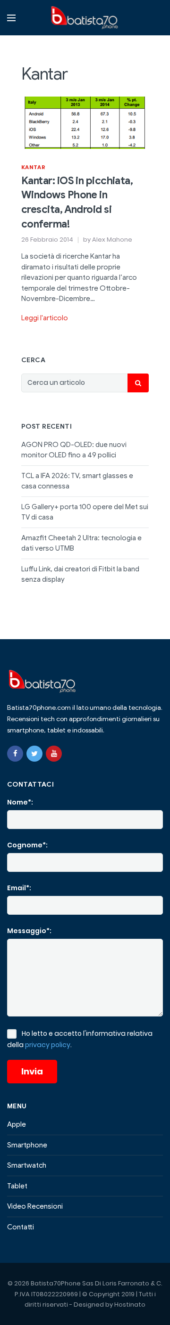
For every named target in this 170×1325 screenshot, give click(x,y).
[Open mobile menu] (11, 18)
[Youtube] (54, 754)
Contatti (20, 1227)
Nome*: (20, 802)
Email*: (19, 888)
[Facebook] (15, 754)
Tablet (17, 1186)
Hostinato (129, 1304)
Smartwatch (26, 1165)
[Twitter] (34, 754)
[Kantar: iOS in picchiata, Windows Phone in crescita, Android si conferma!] (85, 122)
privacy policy (47, 1044)
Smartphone (27, 1145)
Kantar (33, 167)
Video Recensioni (35, 1206)
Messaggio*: (29, 930)
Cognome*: (27, 845)
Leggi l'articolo (44, 318)
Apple (16, 1124)
